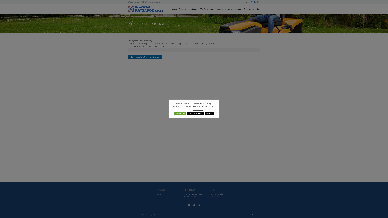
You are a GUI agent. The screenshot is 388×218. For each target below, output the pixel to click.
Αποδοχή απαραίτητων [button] (195, 113)
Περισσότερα (198, 110)
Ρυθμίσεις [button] (209, 113)
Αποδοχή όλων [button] (180, 113)
